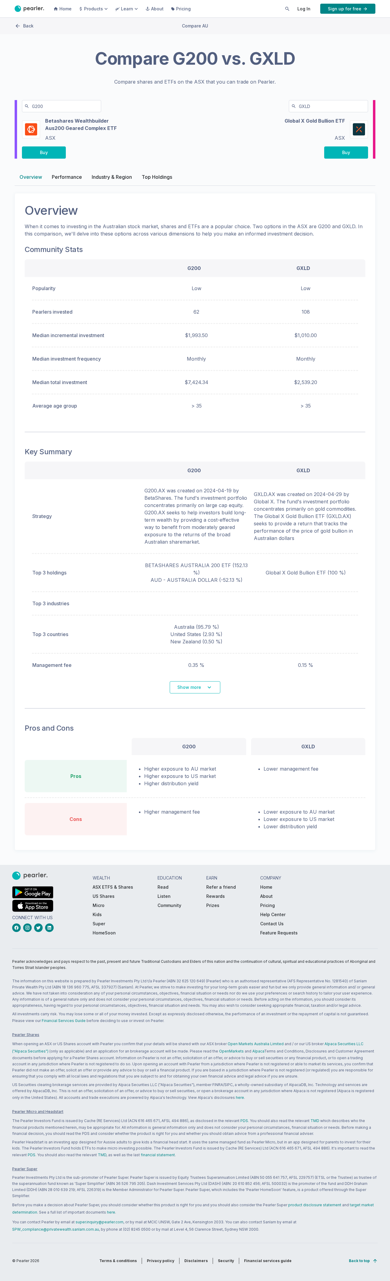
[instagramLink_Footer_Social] (28, 927)
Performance (67, 177)
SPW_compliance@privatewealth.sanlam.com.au (55, 1229)
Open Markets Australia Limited (256, 1044)
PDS (244, 1120)
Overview (31, 177)
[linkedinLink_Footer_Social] (50, 927)
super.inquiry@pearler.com (99, 1222)
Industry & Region (112, 177)
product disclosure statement (314, 1205)
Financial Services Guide (64, 1020)
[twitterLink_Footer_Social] (39, 927)
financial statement (158, 1155)
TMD (314, 1120)
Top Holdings (157, 177)
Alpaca (258, 1051)
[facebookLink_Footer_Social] (17, 927)
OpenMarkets (231, 1051)
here (240, 1097)
